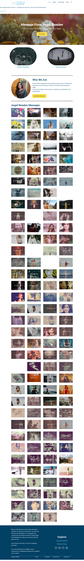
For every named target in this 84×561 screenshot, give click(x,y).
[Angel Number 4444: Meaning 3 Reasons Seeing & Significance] (34, 428)
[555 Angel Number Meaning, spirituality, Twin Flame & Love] (50, 520)
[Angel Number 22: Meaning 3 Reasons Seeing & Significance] (34, 439)
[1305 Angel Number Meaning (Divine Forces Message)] (18, 162)
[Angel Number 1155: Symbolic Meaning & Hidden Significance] (50, 347)
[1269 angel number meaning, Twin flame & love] (50, 208)
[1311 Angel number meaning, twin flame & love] (34, 185)
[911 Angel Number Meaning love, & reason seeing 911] (34, 473)
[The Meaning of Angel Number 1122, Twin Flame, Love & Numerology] (66, 428)
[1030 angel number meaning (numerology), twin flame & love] (34, 127)
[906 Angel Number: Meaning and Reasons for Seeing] (50, 393)
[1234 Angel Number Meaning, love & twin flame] (34, 358)
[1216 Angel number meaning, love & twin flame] (66, 243)
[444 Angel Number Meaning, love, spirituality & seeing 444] (18, 509)
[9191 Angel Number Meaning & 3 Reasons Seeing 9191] (50, 416)
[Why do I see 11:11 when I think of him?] (34, 151)
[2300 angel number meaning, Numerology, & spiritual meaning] (66, 116)
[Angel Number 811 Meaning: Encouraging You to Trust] (18, 486)
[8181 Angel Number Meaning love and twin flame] (66, 405)
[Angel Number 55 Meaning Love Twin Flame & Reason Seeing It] (66, 358)
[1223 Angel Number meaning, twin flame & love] (34, 231)
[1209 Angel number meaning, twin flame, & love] (18, 266)
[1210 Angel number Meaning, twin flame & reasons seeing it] (50, 254)
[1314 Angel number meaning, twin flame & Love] (66, 208)
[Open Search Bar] (71, 2)
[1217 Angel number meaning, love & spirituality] (50, 243)
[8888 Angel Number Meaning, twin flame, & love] (66, 370)
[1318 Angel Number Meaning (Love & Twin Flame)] (50, 162)
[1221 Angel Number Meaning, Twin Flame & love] (34, 335)
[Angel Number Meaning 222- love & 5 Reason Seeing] (34, 451)
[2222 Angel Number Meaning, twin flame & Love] (34, 347)
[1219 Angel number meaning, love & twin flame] (18, 243)
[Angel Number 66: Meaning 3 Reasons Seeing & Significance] (50, 428)
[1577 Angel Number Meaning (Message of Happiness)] (66, 162)
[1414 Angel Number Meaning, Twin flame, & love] (50, 473)
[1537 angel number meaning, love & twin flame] (66, 127)
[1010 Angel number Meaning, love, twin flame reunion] (50, 335)
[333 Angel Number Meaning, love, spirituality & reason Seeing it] (18, 451)
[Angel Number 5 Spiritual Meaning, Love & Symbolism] (50, 289)
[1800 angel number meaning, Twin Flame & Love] (50, 127)
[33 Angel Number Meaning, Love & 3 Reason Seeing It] (50, 324)
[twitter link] (59, 548)
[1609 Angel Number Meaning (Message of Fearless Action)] (50, 139)
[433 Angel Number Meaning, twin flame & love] (50, 451)
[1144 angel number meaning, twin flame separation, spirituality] (34, 116)
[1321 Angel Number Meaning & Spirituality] (18, 183)
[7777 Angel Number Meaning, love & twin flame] (18, 439)
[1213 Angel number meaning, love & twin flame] (66, 254)
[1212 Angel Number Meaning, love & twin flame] (50, 439)
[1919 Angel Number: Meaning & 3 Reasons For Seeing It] (18, 462)
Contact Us (66, 556)
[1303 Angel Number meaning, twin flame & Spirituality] (18, 196)
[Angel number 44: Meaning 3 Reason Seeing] (34, 324)
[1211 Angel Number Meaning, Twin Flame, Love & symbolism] (34, 393)
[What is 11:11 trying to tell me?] (50, 151)
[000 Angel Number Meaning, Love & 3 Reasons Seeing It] (66, 335)
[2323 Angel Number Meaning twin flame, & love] (18, 312)
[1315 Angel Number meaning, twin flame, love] (50, 185)
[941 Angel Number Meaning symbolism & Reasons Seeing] (34, 289)
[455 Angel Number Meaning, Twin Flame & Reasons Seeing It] (50, 381)
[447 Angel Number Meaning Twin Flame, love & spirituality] (34, 405)
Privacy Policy (56, 556)
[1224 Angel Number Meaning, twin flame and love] (34, 462)
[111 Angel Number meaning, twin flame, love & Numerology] (18, 335)
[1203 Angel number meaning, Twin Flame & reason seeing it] (18, 277)
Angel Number (23, 67)
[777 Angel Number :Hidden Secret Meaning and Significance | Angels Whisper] (66, 497)
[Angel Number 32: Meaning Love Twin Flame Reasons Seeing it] (50, 370)
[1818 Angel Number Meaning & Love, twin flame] (18, 347)
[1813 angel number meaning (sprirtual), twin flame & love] (50, 116)
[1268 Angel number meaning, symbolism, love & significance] (34, 208)
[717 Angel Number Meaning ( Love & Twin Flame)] (50, 509)
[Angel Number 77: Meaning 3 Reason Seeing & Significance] (18, 428)
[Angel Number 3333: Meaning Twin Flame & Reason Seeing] (66, 324)
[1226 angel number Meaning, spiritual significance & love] (50, 219)
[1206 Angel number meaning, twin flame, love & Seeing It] (66, 266)
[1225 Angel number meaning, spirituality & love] (50, 231)
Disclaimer (47, 556)
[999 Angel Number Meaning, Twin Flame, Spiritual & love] (50, 462)
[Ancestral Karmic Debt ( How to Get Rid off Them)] (18, 231)
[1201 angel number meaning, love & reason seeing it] (50, 277)
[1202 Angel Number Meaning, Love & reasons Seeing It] (34, 277)
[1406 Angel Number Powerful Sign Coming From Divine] (66, 151)
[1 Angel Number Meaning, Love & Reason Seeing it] (66, 288)
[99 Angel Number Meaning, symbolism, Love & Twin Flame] (66, 486)
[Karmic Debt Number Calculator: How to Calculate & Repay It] (50, 300)
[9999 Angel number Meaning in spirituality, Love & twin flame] (50, 312)
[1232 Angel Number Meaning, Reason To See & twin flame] (66, 509)
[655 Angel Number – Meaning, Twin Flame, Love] (66, 277)
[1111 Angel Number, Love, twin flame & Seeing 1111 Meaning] (66, 451)
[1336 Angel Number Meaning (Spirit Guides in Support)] (18, 174)
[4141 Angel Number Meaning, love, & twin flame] (18, 416)
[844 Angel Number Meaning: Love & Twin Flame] (50, 497)
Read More (42, 34)
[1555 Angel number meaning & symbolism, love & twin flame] (18, 219)
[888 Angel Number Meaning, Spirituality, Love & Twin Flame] (18, 473)
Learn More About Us (39, 96)
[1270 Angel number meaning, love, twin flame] (66, 185)
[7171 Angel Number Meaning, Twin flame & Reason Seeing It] (66, 393)
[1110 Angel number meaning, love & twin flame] (34, 196)
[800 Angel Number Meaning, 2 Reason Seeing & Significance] (50, 405)
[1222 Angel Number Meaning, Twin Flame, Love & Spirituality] (34, 312)
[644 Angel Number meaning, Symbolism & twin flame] (66, 381)
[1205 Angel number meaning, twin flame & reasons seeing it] (34, 266)
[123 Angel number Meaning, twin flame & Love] (18, 324)
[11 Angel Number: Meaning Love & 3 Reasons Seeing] (66, 439)
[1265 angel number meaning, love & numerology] (50, 196)
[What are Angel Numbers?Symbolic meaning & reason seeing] (18, 116)
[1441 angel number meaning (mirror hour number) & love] (34, 139)
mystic (54, 2)
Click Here (3, 11)
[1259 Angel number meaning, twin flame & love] (50, 174)
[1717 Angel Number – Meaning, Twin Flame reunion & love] (66, 347)
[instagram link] (56, 548)
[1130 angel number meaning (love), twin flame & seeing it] (18, 127)
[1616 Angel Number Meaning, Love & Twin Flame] (66, 462)
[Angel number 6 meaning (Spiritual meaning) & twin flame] (66, 139)
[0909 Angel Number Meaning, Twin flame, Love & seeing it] (18, 393)
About (67, 2)
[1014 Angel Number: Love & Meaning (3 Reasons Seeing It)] (34, 416)
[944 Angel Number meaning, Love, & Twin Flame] (18, 497)
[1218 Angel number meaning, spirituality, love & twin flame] (34, 243)
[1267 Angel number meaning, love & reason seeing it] (18, 207)
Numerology (61, 2)
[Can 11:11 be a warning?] (18, 151)
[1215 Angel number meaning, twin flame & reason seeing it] (18, 254)
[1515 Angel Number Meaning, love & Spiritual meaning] (50, 486)
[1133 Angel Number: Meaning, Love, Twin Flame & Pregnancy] (66, 219)
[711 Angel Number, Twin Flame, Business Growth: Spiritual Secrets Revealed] (34, 509)
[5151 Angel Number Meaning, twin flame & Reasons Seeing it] (18, 405)
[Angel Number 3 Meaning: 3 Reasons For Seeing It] (18, 300)
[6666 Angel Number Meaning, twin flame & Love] (50, 358)
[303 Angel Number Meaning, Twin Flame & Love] (18, 289)
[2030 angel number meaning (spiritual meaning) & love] (18, 139)
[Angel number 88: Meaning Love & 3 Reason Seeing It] (66, 312)
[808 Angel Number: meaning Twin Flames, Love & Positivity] (34, 486)
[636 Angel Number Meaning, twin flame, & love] (18, 381)
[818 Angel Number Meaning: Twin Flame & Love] (66, 474)
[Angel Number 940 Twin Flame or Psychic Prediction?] (18, 520)
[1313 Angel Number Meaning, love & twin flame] (18, 358)
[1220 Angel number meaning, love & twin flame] (66, 231)
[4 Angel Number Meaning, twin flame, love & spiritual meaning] (66, 300)
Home (49, 2)
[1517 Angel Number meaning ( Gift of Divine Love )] (34, 174)
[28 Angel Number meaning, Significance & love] (34, 381)
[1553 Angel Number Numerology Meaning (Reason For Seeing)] (34, 162)
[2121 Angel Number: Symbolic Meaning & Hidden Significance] (34, 370)
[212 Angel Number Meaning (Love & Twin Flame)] (34, 497)
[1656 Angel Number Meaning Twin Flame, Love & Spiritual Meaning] (66, 172)
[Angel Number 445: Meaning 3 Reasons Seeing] (66, 416)
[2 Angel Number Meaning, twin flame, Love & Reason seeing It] (34, 300)
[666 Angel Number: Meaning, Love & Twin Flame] (34, 520)
